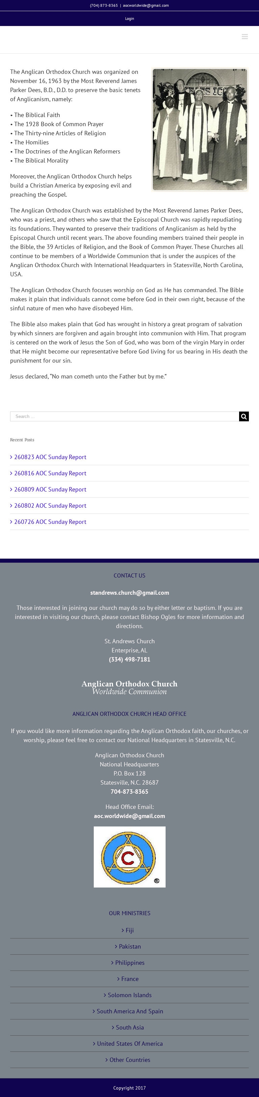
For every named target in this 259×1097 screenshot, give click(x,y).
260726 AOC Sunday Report (50, 522)
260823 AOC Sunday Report (50, 457)
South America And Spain (130, 1011)
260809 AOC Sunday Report (50, 489)
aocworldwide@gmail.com (146, 5)
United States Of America (130, 1043)
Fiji (130, 930)
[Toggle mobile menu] (245, 36)
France (130, 979)
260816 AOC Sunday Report (50, 473)
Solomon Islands (130, 995)
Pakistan (130, 946)
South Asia (130, 1027)
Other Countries (130, 1060)
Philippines (130, 962)
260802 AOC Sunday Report (50, 505)
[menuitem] (130, 18)
